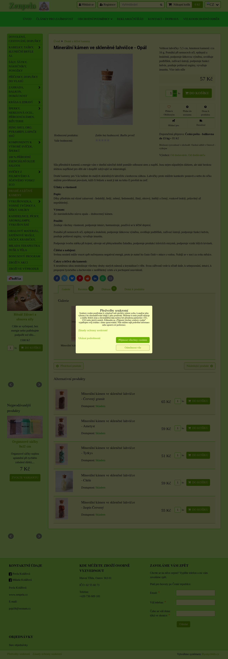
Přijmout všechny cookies (132, 339)
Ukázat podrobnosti (89, 338)
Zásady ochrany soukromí (92, 330)
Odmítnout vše (133, 347)
